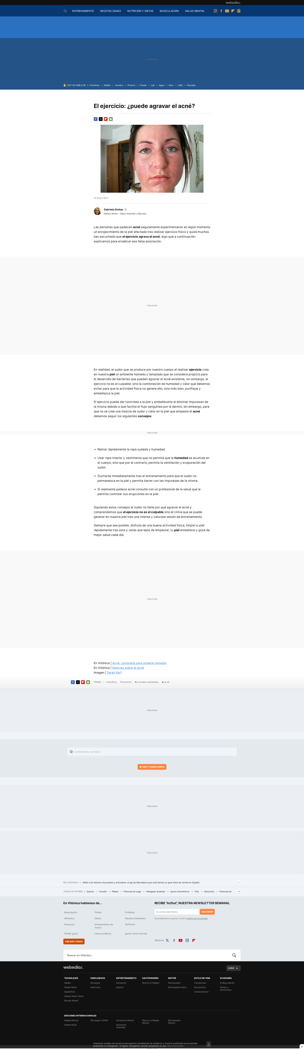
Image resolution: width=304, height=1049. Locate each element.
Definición (130, 924)
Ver (153, 767)
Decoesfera (200, 987)
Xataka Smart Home (74, 996)
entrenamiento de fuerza (104, 926)
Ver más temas (74, 941)
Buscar (234, 955)
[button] (115, 209)
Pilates (115, 891)
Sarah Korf (114, 672)
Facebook (221, 11)
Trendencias (200, 983)
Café (180, 85)
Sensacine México (125, 1020)
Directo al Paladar (150, 983)
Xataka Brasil (70, 1025)
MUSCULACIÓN (169, 11)
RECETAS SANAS (110, 11)
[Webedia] (233, 2)
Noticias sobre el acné (128, 668)
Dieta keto (209, 891)
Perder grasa (71, 933)
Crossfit (103, 891)
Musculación (70, 912)
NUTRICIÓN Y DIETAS (140, 11)
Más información (175, 1046)
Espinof (120, 987)
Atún (171, 85)
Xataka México (71, 1020)
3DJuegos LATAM (99, 1020)
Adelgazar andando (156, 891)
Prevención (126, 682)
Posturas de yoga (133, 891)
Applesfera (69, 991)
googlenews (239, 11)
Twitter (101, 119)
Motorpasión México (174, 1021)
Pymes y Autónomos (225, 988)
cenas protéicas (103, 933)
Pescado (191, 85)
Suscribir (207, 911)
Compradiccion (201, 991)
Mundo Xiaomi (71, 1000)
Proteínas (94, 85)
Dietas (98, 918)
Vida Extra (95, 987)
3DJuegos (95, 983)
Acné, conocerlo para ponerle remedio (139, 663)
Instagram (215, 11)
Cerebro (119, 85)
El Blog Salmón (227, 983)
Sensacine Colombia (121, 1026)
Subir (231, 968)
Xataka (67, 983)
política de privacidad (197, 918)
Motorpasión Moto (177, 987)
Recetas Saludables (135, 918)
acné (166, 682)
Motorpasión (174, 983)
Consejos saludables (147, 682)
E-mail (111, 119)
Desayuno (69, 924)
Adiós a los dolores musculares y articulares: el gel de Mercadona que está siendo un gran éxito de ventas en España (141, 882)
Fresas (143, 85)
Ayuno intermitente (180, 891)
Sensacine (121, 983)
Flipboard (233, 11)
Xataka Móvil (70, 987)
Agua (161, 85)
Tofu (197, 891)
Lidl (152, 85)
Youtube (227, 11)
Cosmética (111, 682)
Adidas (107, 85)
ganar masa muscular (136, 933)
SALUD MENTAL (195, 11)
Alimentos (69, 918)
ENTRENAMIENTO (83, 11)
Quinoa (90, 891)
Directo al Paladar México (150, 1021)
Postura (131, 85)
